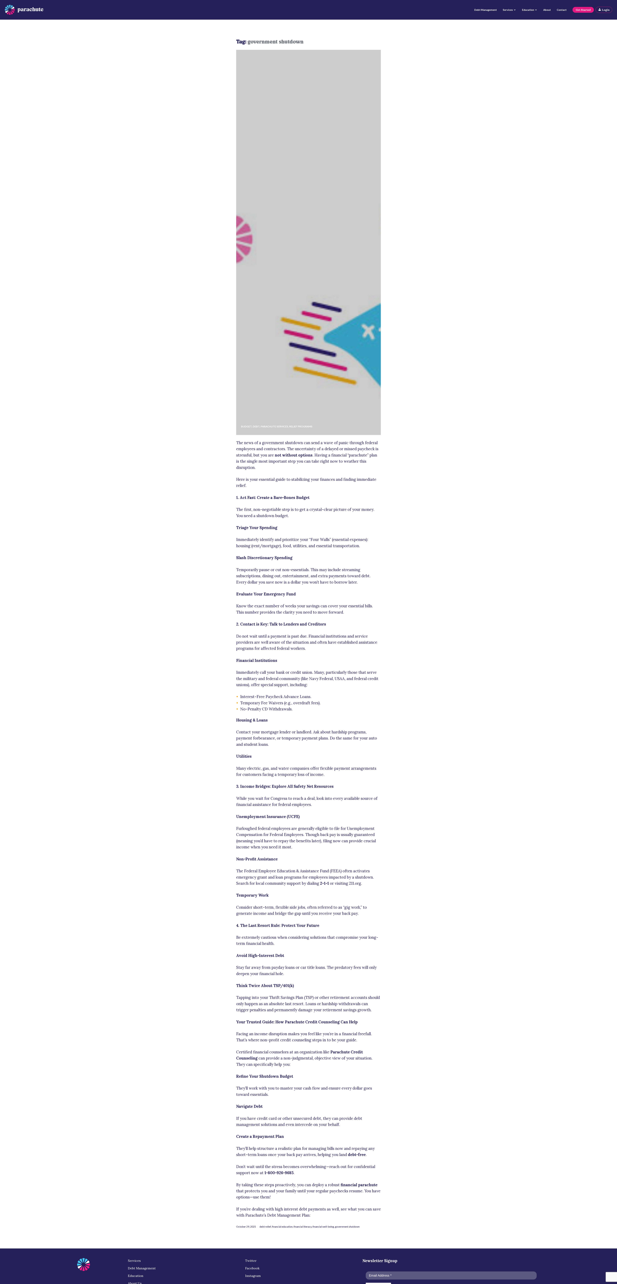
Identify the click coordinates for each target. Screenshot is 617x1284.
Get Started (583, 9)
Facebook (252, 1268)
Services (508, 9)
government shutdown (347, 1226)
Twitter (251, 1261)
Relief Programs (300, 426)
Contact (562, 9)
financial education (282, 1226)
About (547, 9)
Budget (246, 426)
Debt (256, 426)
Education (528, 9)
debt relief (265, 1226)
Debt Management (485, 9)
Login (605, 9)
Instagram (253, 1276)
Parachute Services (274, 426)
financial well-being (323, 1226)
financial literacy (303, 1226)
